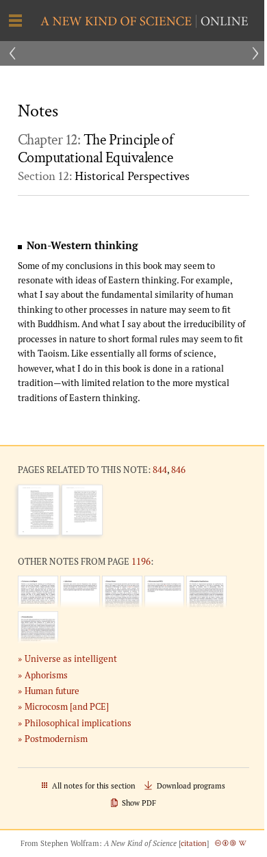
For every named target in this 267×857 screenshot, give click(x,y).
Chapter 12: (95, 149)
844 (160, 469)
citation (194, 843)
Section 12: (104, 176)
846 (178, 469)
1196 (141, 561)
